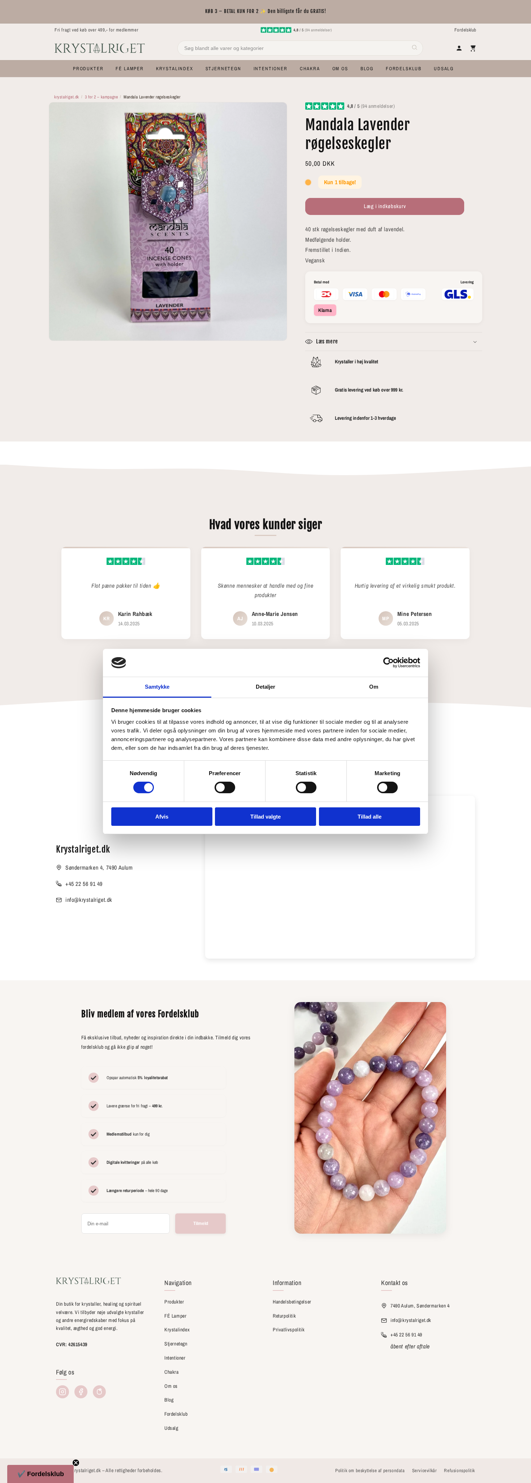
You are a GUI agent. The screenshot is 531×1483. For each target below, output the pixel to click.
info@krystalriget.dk (88, 900)
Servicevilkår (424, 1470)
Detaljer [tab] (266, 687)
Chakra (171, 1372)
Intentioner (175, 1358)
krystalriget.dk (66, 97)
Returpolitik (284, 1316)
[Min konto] (459, 48)
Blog (168, 1400)
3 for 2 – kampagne (101, 97)
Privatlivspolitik (289, 1329)
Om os (171, 1386)
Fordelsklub (465, 30)
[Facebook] (80, 1391)
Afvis (161, 817)
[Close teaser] (75, 1462)
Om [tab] (373, 687)
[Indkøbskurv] (472, 48)
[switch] (225, 787)
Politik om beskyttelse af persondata (370, 1470)
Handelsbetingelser (292, 1301)
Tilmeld (200, 1223)
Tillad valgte (265, 817)
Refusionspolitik (459, 1470)
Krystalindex (177, 1329)
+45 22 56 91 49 (84, 884)
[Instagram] (62, 1391)
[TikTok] (99, 1391)
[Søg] (414, 48)
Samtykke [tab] (157, 687)
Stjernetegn (175, 1343)
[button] (88, 68)
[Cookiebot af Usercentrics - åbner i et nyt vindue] (388, 662)
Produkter (174, 1301)
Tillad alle (369, 817)
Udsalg (171, 1428)
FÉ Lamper (175, 1316)
